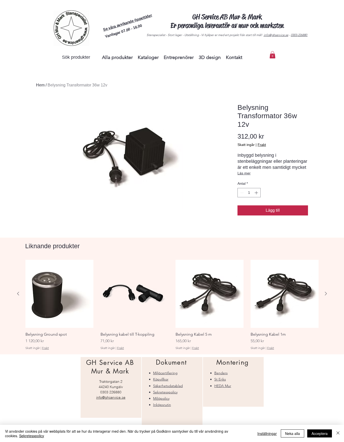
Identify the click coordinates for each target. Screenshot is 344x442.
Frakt (262, 145)
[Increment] (257, 192)
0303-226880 (299, 35)
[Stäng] (338, 433)
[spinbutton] (249, 192)
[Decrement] (241, 192)
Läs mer (244, 173)
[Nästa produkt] (326, 294)
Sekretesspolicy (31, 435)
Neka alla (292, 433)
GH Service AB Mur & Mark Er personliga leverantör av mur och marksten (227, 21)
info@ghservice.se (276, 35)
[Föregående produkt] (18, 294)
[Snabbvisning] (59, 294)
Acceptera (320, 433)
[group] (172, 305)
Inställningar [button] (267, 433)
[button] (127, 22)
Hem (40, 85)
